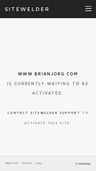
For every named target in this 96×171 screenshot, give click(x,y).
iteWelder (27, 9)
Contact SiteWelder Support (43, 113)
